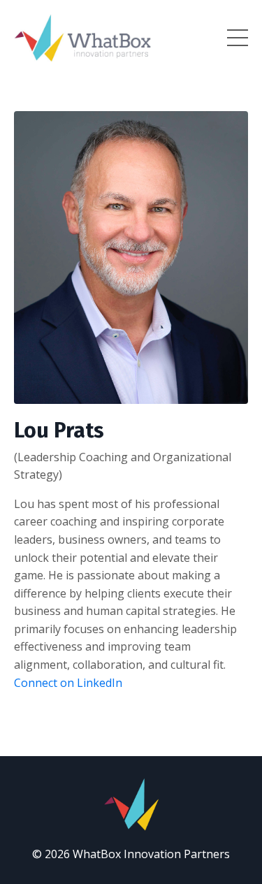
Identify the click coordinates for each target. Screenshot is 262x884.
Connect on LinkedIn (68, 682)
